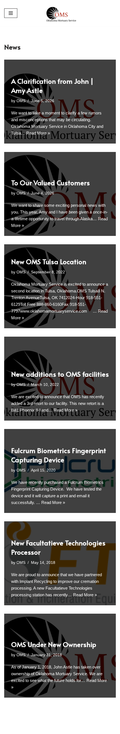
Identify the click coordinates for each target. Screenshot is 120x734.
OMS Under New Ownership (53, 644)
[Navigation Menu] (10, 13)
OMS (20, 101)
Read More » (38, 133)
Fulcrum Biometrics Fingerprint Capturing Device (58, 455)
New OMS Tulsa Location (48, 261)
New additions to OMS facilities (60, 374)
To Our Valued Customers (50, 182)
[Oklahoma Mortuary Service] (60, 13)
